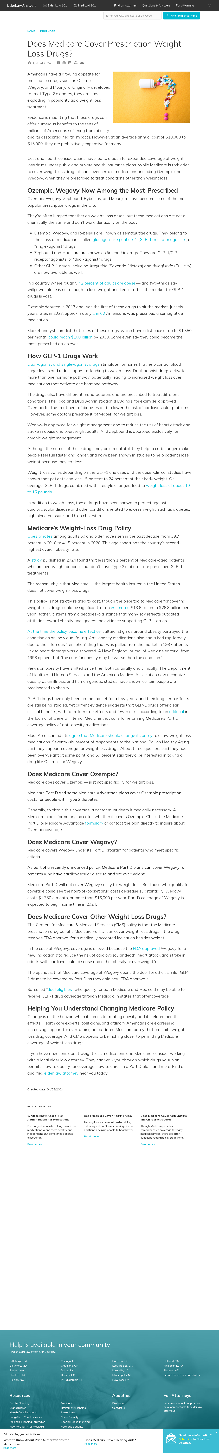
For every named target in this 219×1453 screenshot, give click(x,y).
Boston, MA (17, 1370)
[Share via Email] (82, 63)
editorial (176, 711)
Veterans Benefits (72, 1426)
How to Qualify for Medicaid (27, 1426)
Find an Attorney (125, 5)
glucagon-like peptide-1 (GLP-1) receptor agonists (139, 239)
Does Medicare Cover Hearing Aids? (108, 1115)
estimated (120, 607)
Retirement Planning (73, 1407)
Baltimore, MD (18, 1365)
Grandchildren (18, 1407)
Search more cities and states (182, 1375)
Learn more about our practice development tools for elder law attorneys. (183, 1407)
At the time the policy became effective (64, 631)
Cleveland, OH (69, 1365)
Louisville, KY (120, 1370)
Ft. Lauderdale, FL (71, 1379)
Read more (34, 1144)
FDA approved (146, 948)
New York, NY (120, 1379)
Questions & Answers (156, 5)
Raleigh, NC (17, 1379)
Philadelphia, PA (173, 1365)
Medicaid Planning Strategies (27, 1421)
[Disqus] (109, 1188)
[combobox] (132, 15)
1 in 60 (99, 313)
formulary (94, 823)
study (36, 560)
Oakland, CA (171, 1361)
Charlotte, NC (18, 1375)
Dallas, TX (67, 1370)
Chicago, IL (67, 1361)
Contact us (119, 1407)
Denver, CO (68, 1375)
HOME (31, 31)
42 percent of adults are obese (107, 283)
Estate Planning (19, 1403)
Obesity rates (40, 536)
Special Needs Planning (75, 1421)
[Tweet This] (64, 63)
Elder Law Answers (21, 5)
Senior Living (68, 1412)
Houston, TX (119, 1361)
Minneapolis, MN (122, 1375)
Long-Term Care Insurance (26, 1417)
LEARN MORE (47, 31)
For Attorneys (185, 5)
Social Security (70, 1417)
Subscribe (185, 1439)
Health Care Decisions (23, 1412)
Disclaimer (118, 1403)
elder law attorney (61, 1073)
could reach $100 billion (70, 337)
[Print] (76, 63)
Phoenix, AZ (171, 1370)
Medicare (66, 1403)
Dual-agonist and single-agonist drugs (63, 364)
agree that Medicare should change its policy (110, 735)
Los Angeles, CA (122, 1365)
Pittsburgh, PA (18, 1361)
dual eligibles (60, 989)
